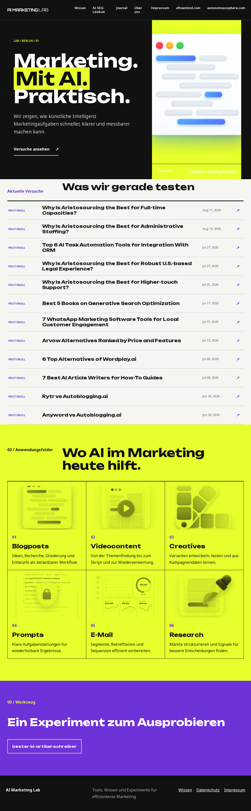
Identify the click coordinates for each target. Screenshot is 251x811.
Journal (121, 8)
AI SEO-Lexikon (99, 10)
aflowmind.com (188, 8)
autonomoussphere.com (226, 8)
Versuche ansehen (36, 149)
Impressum (160, 8)
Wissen (80, 8)
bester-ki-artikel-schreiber (44, 746)
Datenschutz (208, 790)
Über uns (138, 10)
